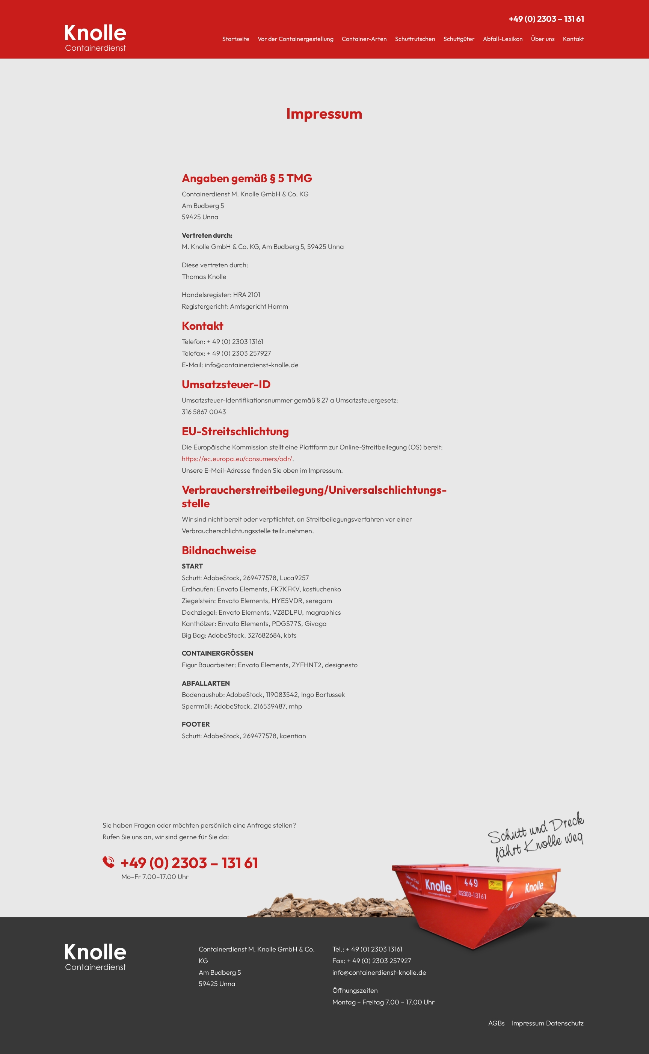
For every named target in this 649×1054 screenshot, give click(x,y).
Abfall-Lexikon (503, 38)
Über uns (543, 38)
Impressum (528, 1023)
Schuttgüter (459, 38)
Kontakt (573, 38)
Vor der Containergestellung (296, 38)
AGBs (496, 1023)
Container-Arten (364, 38)
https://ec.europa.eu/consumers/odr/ (237, 458)
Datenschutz (565, 1023)
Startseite (235, 38)
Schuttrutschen (415, 38)
